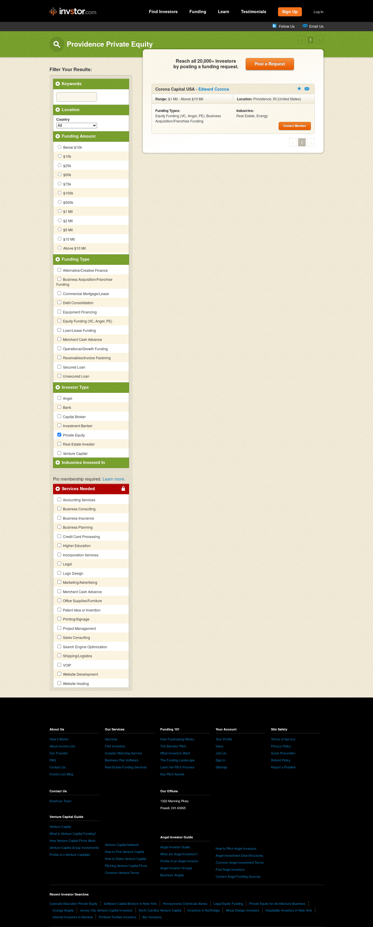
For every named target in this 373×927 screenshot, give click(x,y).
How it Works (59, 739)
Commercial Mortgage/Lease (85, 293)
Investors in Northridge (203, 910)
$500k (67, 202)
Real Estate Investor (78, 443)
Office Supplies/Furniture (82, 600)
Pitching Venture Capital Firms (126, 865)
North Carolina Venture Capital (160, 910)
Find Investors (163, 11)
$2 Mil (67, 220)
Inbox (220, 746)
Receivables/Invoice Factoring (86, 357)
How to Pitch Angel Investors (236, 848)
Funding (197, 11)
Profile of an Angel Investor (179, 860)
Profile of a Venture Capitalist (70, 854)
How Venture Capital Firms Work (73, 840)
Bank (66, 407)
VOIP (66, 665)
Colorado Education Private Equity (74, 903)
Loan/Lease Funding (79, 330)
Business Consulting (79, 508)
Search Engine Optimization (84, 646)
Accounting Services (78, 499)
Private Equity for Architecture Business (277, 903)
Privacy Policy (281, 746)
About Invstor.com (62, 746)
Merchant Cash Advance (82, 339)
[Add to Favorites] (299, 88)
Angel (67, 398)
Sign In (220, 760)
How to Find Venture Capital (124, 851)
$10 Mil (68, 238)
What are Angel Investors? (179, 853)
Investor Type (75, 387)
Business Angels (172, 874)
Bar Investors (152, 916)
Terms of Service (283, 739)
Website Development (80, 674)
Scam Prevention (283, 753)
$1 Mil (67, 211)
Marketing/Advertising (79, 582)
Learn (223, 11)
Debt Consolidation (78, 302)
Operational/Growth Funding (85, 348)
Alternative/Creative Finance (85, 270)
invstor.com (73, 11)
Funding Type (75, 259)
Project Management (79, 628)
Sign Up (290, 11)
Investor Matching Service (123, 753)
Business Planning (77, 527)
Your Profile (224, 739)
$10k (66, 156)
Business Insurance (78, 518)
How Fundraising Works (177, 739)
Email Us (316, 26)
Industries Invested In (83, 462)
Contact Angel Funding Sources (238, 876)
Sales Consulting (76, 637)
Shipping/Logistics (77, 655)
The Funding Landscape (177, 760)
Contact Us (58, 767)
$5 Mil (67, 229)
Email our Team (60, 800)
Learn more (113, 479)
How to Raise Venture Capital (125, 858)
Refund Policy (281, 760)
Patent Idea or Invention (81, 609)
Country (63, 119)
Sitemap (221, 767)
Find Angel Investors (230, 869)
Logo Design (72, 573)
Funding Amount (79, 136)
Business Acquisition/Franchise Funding (84, 282)
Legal (67, 563)
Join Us (221, 753)
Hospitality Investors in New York (288, 910)
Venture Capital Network (122, 844)
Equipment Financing (79, 311)
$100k (67, 192)
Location (71, 109)
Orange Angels (63, 910)
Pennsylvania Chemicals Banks (185, 903)
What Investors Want (175, 753)
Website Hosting (75, 683)
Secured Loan (73, 367)
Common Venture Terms (122, 872)
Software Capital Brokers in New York (130, 903)
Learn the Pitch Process (177, 767)
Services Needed (78, 488)
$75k (66, 183)
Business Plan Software (121, 760)
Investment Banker (77, 425)
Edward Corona (213, 89)
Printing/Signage (75, 618)
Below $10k (72, 147)
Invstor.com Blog (61, 774)
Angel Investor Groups (176, 867)
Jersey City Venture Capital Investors (106, 910)
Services (111, 739)
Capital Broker (74, 416)
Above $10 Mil (74, 248)
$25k (66, 165)
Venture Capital (74, 453)
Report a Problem (283, 767)
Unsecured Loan (75, 376)
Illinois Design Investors (242, 910)
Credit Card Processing (81, 536)
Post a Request (270, 63)
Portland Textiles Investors (117, 916)
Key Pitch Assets (172, 774)
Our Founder (59, 753)
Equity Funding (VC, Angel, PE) (87, 320)
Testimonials (253, 11)
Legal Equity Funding (228, 903)
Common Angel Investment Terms (240, 862)
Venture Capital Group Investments (74, 847)
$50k (66, 174)
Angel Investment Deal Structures (239, 855)
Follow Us (287, 26)
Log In (318, 11)
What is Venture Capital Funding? (73, 833)
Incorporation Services (80, 554)
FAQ (53, 760)
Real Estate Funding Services (126, 767)
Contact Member (307, 88)
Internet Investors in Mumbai (72, 916)
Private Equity (73, 434)
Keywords (72, 83)
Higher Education (76, 545)
